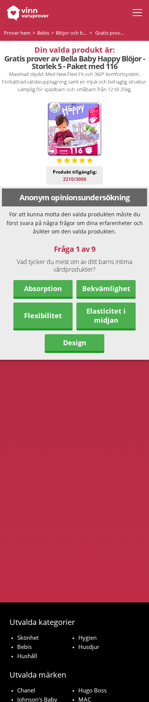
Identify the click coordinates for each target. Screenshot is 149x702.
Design (74, 342)
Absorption (43, 288)
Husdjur (88, 646)
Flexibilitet (43, 315)
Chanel (26, 690)
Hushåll (27, 656)
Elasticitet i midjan (106, 315)
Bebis (24, 646)
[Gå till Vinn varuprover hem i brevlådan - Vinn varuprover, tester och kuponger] (26, 12)
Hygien (87, 637)
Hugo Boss (92, 690)
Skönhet (28, 637)
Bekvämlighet (106, 288)
